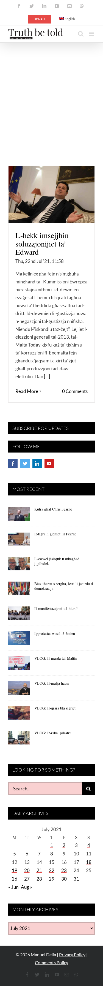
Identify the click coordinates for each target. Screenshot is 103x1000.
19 (14, 870)
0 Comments (75, 391)
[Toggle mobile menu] (92, 34)
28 (39, 879)
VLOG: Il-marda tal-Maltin (55, 658)
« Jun (13, 887)
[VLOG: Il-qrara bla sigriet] (19, 714)
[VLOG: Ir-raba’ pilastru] (19, 739)
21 (39, 870)
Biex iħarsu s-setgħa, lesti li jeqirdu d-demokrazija (64, 586)
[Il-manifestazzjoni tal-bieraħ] (19, 615)
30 (64, 879)
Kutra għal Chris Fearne (53, 509)
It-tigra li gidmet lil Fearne (55, 533)
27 (27, 879)
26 (14, 879)
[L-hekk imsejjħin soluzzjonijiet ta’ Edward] (51, 194)
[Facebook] (13, 463)
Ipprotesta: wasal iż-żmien (54, 633)
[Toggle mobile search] (80, 34)
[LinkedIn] (37, 463)
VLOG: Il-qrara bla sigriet (55, 708)
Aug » (26, 887)
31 (76, 879)
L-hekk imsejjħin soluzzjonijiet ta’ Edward (42, 243)
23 (64, 870)
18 (88, 862)
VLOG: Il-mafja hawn (51, 683)
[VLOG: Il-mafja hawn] (19, 690)
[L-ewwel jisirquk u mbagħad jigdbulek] (19, 565)
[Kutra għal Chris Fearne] (19, 515)
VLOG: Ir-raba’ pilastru (52, 732)
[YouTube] (49, 463)
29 (51, 879)
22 (51, 870)
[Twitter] (25, 463)
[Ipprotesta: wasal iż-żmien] (19, 640)
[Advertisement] (51, 96)
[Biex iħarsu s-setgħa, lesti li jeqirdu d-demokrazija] (19, 590)
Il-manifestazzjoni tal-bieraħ (56, 608)
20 (27, 870)
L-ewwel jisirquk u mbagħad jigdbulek (56, 561)
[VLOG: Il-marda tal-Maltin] (19, 665)
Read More (26, 391)
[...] (47, 376)
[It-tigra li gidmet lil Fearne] (19, 540)
